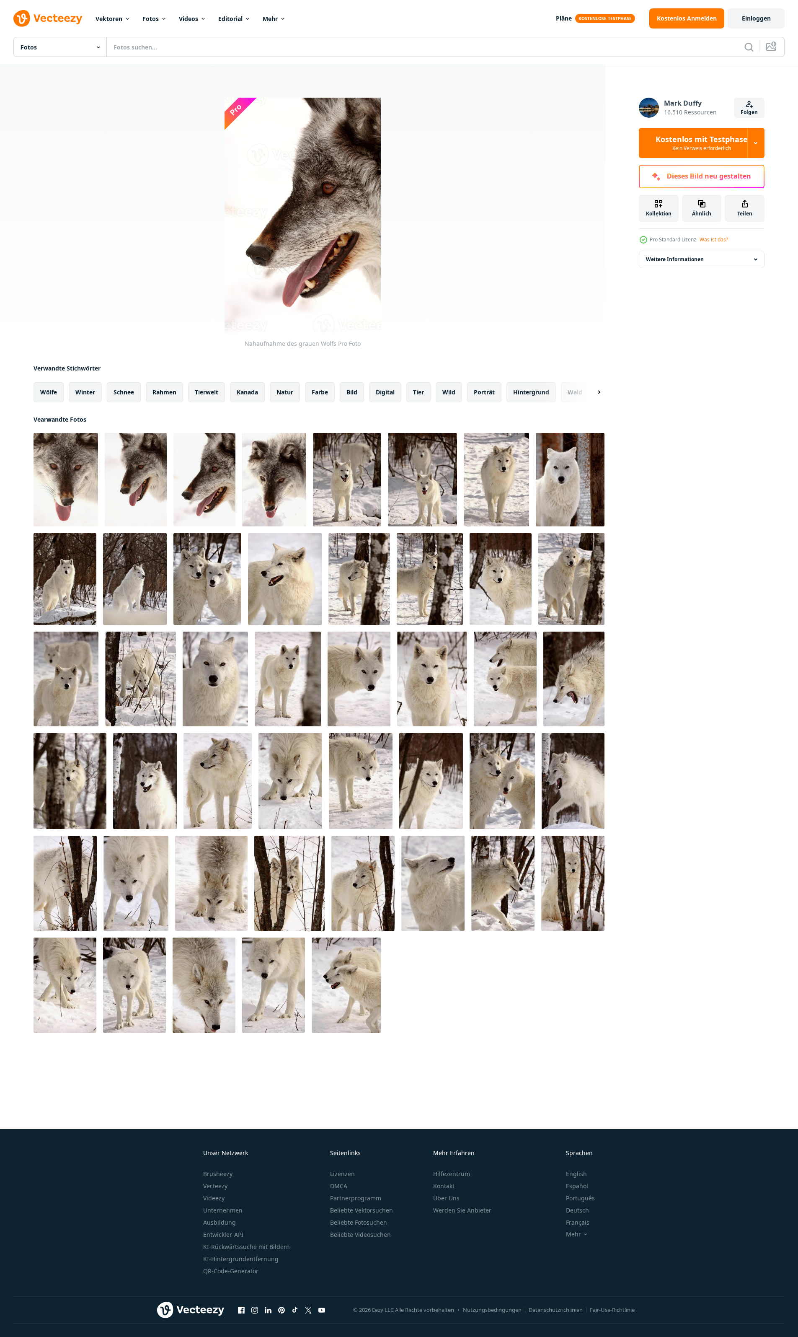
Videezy (214, 1198)
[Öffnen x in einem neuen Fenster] (308, 1309)
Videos (188, 19)
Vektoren (109, 19)
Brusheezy (217, 1174)
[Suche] (749, 47)
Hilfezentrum (451, 1174)
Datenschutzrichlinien (556, 1310)
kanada (247, 392)
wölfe (48, 392)
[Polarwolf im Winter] (496, 479)
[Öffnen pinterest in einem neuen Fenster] (281, 1309)
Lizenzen (342, 1174)
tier (418, 392)
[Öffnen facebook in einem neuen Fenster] (241, 1309)
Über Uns (446, 1198)
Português (580, 1198)
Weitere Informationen (675, 259)
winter (85, 392)
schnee (124, 392)
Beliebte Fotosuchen (358, 1222)
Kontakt (444, 1186)
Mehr (270, 19)
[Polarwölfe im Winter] (347, 479)
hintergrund (531, 392)
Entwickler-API (223, 1235)
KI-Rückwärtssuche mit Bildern (246, 1247)
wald (575, 392)
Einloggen (756, 18)
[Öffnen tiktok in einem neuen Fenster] (295, 1309)
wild (448, 392)
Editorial (230, 19)
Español (577, 1186)
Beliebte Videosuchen (360, 1235)
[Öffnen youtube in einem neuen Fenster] (321, 1309)
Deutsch (577, 1210)
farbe (320, 392)
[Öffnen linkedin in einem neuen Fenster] (268, 1309)
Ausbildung (219, 1222)
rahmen (164, 392)
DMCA (338, 1186)
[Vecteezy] (47, 18)
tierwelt (206, 392)
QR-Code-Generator (230, 1271)
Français (577, 1222)
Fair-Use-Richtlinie (612, 1310)
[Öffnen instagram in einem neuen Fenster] (254, 1309)
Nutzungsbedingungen (492, 1310)
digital (385, 392)
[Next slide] (591, 392)
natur (284, 392)
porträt (484, 392)
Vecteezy (215, 1186)
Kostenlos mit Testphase (702, 143)
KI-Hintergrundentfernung (241, 1259)
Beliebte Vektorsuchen (361, 1210)
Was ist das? (714, 239)
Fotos (150, 19)
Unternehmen (223, 1210)
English (576, 1174)
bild (351, 392)
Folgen (749, 112)
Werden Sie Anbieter (462, 1210)
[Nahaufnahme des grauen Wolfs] (66, 479)
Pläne (564, 18)
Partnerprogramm (355, 1198)
